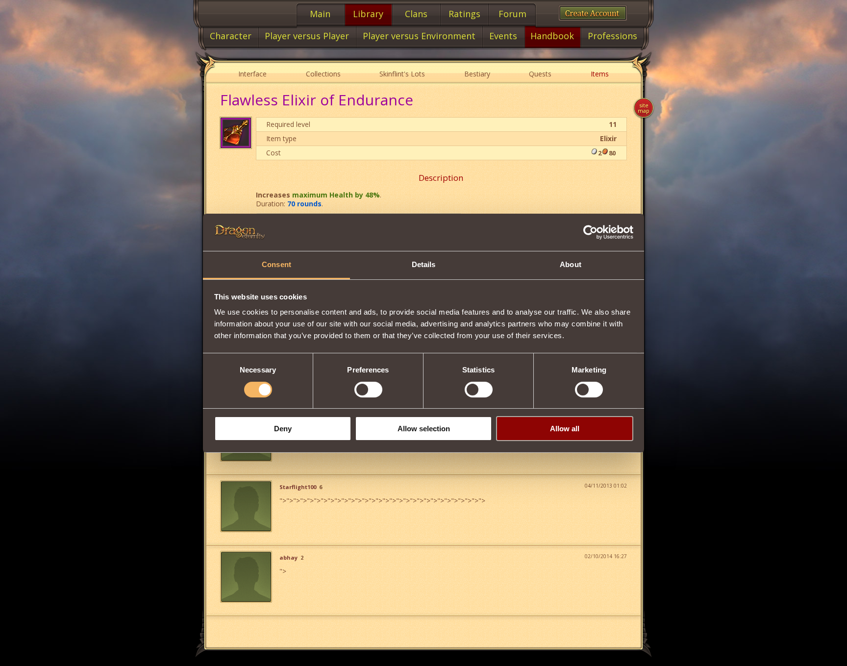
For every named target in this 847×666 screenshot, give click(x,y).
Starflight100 (297, 487)
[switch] (368, 389)
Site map (643, 107)
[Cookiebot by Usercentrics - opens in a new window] (590, 232)
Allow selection (424, 428)
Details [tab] (424, 264)
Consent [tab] (276, 264)
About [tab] (570, 264)
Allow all (564, 428)
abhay (288, 557)
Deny (283, 428)
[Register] (592, 13)
